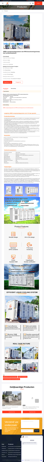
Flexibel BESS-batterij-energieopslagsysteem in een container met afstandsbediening (32, 407)
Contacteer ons (4, 452)
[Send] (41, 460)
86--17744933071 (39, 0)
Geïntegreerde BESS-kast (12, 456)
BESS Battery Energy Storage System (10, 376)
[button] (29, 46)
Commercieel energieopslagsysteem (14, 452)
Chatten (38, 3)
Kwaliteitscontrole (5, 450)
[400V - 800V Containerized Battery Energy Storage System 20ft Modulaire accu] (11, 398)
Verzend (37, 430)
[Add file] (23, 460)
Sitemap (3, 454)
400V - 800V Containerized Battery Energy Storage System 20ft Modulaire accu (10, 407)
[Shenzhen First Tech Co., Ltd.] (7, 3)
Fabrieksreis (4, 448)
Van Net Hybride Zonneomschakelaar (14, 446)
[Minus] (41, 437)
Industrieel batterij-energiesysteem (14, 450)
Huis (2, 10)
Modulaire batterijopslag (23, 376)
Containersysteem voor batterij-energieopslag (16, 448)
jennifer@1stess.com (31, 0)
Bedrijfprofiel (4, 446)
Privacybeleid (4, 456)
